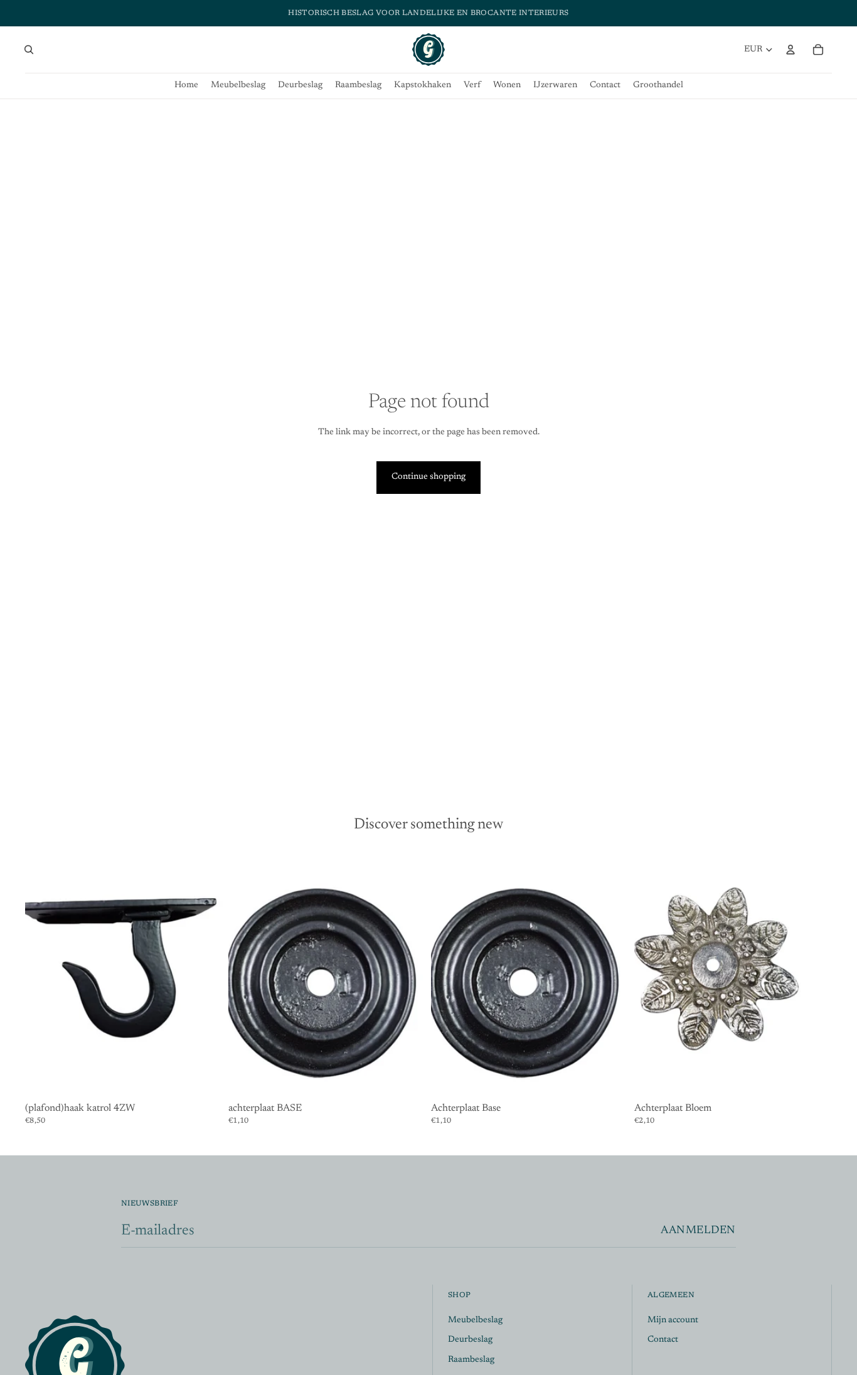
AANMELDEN (698, 1230)
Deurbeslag (470, 1339)
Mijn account (672, 1319)
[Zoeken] (29, 49)
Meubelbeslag (475, 1319)
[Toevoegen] (204, 1078)
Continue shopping (428, 477)
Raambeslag (471, 1360)
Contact (662, 1339)
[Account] (790, 49)
